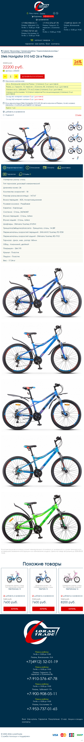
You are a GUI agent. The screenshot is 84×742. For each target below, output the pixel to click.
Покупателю (54, 719)
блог (48, 44)
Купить (14, 609)
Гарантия (29, 44)
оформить (48, 16)
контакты (55, 44)
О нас (64, 719)
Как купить (40, 44)
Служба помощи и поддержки (15, 736)
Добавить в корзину (32, 76)
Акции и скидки (75, 719)
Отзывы (78, 115)
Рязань (42, 13)
